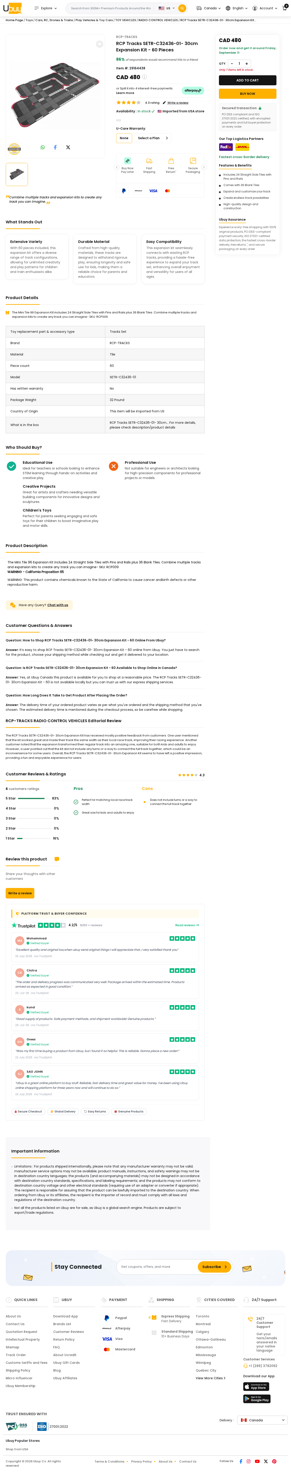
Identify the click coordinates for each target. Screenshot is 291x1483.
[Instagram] (249, 1462)
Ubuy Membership (20, 1386)
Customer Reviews (68, 1331)
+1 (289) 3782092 (263, 1366)
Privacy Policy (141, 1461)
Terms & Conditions (109, 1461)
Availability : (126, 111)
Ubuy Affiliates (65, 1378)
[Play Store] (257, 1400)
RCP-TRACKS (126, 37)
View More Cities (210, 1378)
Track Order (16, 1355)
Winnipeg (203, 1362)
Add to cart (247, 80)
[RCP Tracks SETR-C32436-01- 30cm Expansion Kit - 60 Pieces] (55, 95)
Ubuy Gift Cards (66, 1362)
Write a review (20, 893)
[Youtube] (257, 1462)
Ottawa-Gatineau (211, 1339)
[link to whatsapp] (43, 148)
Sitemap (12, 1347)
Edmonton (204, 1347)
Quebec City (206, 1370)
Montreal (203, 1324)
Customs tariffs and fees (27, 1362)
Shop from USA (17, 1449)
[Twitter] (266, 1462)
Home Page (14, 20)
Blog (57, 1370)
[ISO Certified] (50, 1426)
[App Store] (257, 1388)
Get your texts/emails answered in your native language (266, 1342)
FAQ (56, 1347)
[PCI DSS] (16, 1426)
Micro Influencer (19, 1378)
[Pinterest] (274, 1462)
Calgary (202, 1331)
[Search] (182, 8)
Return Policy (64, 1339)
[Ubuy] (12, 8)
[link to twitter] (68, 148)
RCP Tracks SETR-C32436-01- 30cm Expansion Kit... (218, 20)
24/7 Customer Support (264, 1323)
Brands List (62, 1324)
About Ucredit (64, 1355)
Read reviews (185, 925)
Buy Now (247, 93)
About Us (13, 1316)
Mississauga (206, 1355)
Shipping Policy (18, 1370)
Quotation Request (21, 1331)
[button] (208, 8)
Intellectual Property (23, 1339)
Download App (65, 1316)
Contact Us (15, 1324)
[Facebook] (241, 1462)
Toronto (202, 1316)
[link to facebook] (55, 148)
